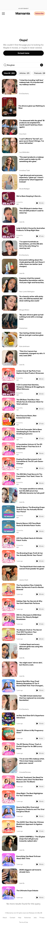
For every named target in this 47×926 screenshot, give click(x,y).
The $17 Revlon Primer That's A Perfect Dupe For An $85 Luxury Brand (29, 746)
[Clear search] (41, 65)
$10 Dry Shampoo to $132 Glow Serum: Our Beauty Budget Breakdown (28, 617)
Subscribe (39, 13)
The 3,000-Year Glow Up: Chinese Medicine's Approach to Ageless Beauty (30, 824)
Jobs (35, 917)
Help (19, 917)
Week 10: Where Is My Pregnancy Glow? (29, 731)
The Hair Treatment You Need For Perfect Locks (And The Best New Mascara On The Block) (29, 779)
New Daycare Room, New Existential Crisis (26, 417)
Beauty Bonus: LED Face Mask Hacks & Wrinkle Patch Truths (28, 524)
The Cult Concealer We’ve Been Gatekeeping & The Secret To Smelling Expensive (29, 431)
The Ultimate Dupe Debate (27, 890)
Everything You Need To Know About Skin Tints (28, 857)
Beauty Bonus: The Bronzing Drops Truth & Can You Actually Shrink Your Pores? (30, 509)
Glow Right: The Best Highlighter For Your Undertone (29, 794)
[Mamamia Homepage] (23, 13)
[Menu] (3, 13)
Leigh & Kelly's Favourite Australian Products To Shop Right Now (30, 229)
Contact (12, 917)
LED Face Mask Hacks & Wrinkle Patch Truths (29, 539)
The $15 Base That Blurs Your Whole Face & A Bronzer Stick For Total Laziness (29, 402)
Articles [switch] (24, 73)
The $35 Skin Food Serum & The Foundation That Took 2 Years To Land (29, 476)
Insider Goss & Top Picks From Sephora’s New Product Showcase (30, 372)
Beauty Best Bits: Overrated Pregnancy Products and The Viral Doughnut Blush (30, 809)
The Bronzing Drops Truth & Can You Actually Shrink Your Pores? (29, 554)
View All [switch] (9, 73)
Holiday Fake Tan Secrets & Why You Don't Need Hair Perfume (29, 602)
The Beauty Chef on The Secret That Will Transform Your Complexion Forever (29, 632)
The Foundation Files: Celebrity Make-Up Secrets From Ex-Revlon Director (30, 587)
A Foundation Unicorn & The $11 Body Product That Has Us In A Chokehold (29, 446)
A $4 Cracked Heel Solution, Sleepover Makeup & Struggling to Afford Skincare (30, 387)
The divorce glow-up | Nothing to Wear (31, 107)
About (5, 917)
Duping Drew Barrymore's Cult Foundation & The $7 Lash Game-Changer (30, 461)
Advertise (27, 917)
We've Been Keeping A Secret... (28, 196)
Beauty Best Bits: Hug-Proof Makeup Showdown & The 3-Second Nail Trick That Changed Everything (29, 684)
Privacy (42, 917)
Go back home (23, 53)
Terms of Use (23, 922)
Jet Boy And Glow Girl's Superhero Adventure (30, 716)
